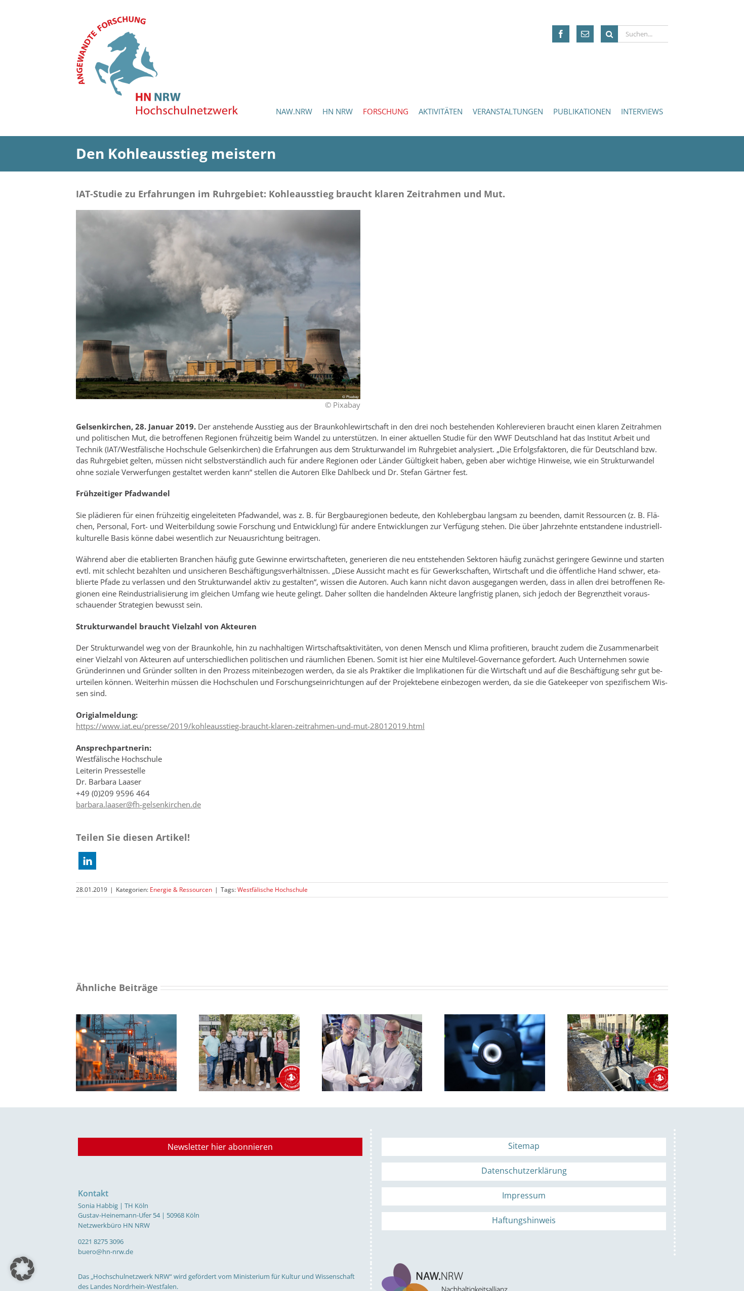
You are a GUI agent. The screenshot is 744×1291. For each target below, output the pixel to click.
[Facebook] (560, 33)
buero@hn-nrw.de (105, 1251)
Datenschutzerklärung (524, 1170)
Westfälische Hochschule (272, 889)
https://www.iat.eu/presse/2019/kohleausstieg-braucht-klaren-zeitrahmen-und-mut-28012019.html (250, 726)
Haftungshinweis (524, 1220)
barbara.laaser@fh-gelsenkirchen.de (138, 804)
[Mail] (585, 33)
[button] (87, 861)
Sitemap (524, 1145)
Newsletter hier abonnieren (220, 1146)
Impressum (524, 1195)
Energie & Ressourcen (181, 889)
